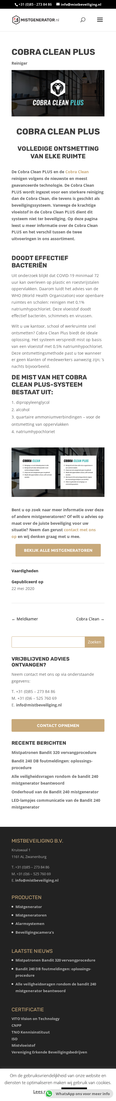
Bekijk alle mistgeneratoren (58, 550)
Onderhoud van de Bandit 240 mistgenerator (55, 791)
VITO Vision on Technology (35, 1018)
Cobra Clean (77, 171)
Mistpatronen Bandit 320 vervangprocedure (54, 752)
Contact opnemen (58, 725)
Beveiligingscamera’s (34, 932)
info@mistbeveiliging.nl (39, 705)
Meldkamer (25, 619)
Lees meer (43, 1091)
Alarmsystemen (29, 923)
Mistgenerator (28, 906)
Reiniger (19, 63)
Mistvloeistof (23, 1045)
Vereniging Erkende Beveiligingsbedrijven (49, 1052)
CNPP (16, 1025)
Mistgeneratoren (31, 915)
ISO (14, 1038)
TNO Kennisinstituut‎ (31, 1032)
